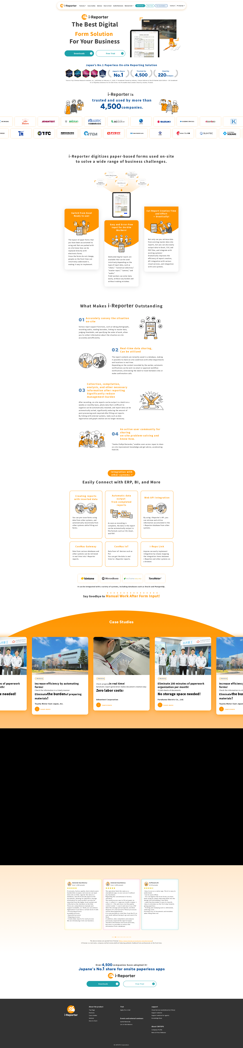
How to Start (108, 6)
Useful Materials (118, 6)
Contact (172, 5)
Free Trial (150, 5)
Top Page (92, 933)
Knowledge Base (157, 941)
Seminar (99, 6)
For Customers (160, 5)
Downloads (140, 5)
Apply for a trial (125, 933)
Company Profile (157, 953)
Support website (157, 936)
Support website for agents (160, 939)
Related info (128, 6)
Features (82, 6)
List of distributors (126, 948)
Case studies (91, 6)
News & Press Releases (159, 956)
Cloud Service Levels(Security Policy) (163, 933)
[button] (112, 860)
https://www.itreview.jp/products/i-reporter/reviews (135, 864)
